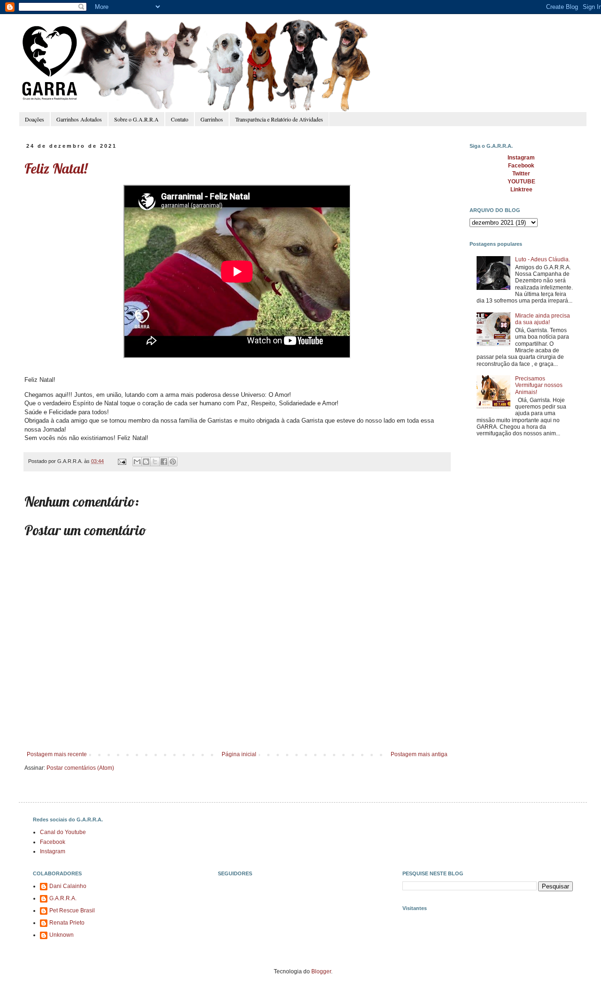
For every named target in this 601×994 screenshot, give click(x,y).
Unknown (61, 935)
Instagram (52, 851)
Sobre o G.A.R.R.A (136, 119)
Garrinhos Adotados (79, 119)
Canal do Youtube (63, 832)
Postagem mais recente (57, 754)
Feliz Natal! (55, 168)
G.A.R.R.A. (63, 898)
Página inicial (239, 754)
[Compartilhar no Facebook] (164, 461)
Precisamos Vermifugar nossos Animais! (538, 385)
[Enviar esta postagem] (122, 461)
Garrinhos (211, 119)
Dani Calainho (67, 886)
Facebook (52, 842)
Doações (34, 119)
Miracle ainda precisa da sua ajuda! (542, 319)
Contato (179, 119)
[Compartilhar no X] (155, 461)
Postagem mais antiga (419, 754)
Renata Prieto (67, 922)
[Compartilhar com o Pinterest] (172, 461)
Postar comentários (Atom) (80, 768)
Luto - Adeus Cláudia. (542, 259)
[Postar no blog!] (146, 461)
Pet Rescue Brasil (72, 910)
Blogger (321, 971)
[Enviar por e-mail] (137, 461)
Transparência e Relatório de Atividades (279, 119)
